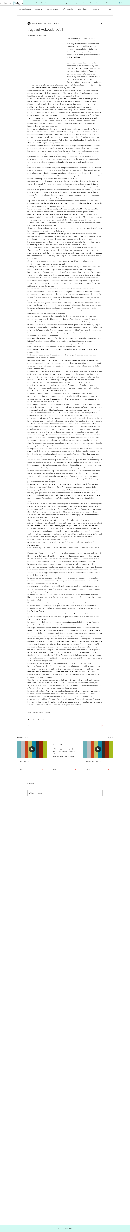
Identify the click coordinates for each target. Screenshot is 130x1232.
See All (110, 737)
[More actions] (101, 23)
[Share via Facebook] (28, 719)
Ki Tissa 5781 (57, 744)
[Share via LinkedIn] (38, 719)
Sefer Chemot (83, 9)
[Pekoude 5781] (32, 749)
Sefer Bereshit (67, 9)
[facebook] (121, 3)
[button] (52, 2)
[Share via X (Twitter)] (33, 719)
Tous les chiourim (24, 9)
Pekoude (47, 712)
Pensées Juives (52, 9)
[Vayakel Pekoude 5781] (98, 749)
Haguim (38, 9)
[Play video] (45, 47)
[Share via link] (43, 719)
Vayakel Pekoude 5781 (94, 761)
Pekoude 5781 (25, 761)
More (95, 9)
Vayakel (40, 712)
